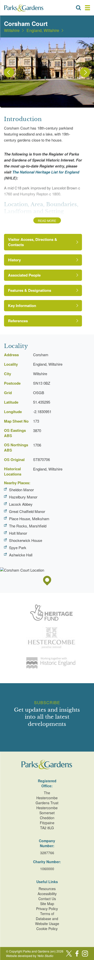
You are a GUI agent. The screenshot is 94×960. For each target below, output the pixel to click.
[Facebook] (77, 954)
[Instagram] (85, 954)
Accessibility (47, 893)
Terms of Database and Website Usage (47, 918)
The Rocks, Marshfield (27, 525)
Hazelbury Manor (23, 496)
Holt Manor (18, 533)
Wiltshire (12, 30)
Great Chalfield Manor (27, 511)
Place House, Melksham (29, 518)
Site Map (47, 903)
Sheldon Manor (21, 489)
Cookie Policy (47, 928)
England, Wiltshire (43, 30)
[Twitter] (69, 954)
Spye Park (17, 547)
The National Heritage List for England (45, 172)
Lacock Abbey (21, 504)
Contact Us (47, 898)
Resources (47, 888)
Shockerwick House (25, 540)
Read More (47, 220)
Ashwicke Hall (20, 554)
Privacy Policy (47, 908)
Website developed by (29, 956)
